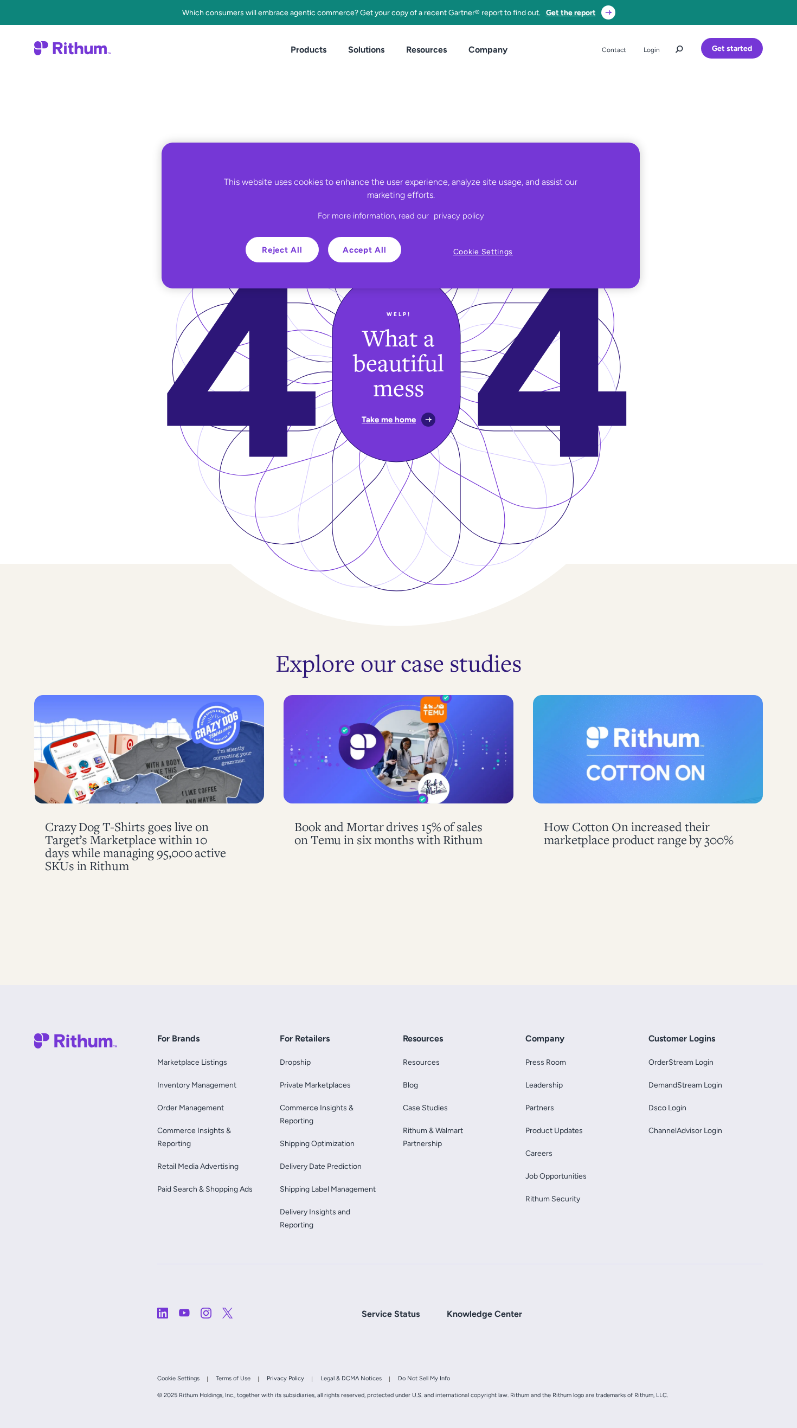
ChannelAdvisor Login (685, 1130)
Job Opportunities (556, 1176)
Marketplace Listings (192, 1062)
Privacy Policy (285, 1378)
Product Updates (554, 1130)
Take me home (389, 419)
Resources (426, 49)
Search (679, 46)
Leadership (544, 1084)
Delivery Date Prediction (321, 1166)
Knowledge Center (484, 1314)
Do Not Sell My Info (424, 1378)
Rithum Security (552, 1198)
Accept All (365, 249)
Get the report (571, 12)
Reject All (282, 249)
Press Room (545, 1062)
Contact (614, 50)
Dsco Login (667, 1107)
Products (308, 49)
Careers (538, 1153)
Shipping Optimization (317, 1143)
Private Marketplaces (315, 1084)
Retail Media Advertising (200, 1166)
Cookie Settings (178, 1378)
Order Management (190, 1107)
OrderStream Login (681, 1062)
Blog (410, 1084)
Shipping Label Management (328, 1189)
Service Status (391, 1314)
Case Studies (425, 1107)
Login (652, 50)
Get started (732, 48)
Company (487, 49)
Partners (539, 1107)
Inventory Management (196, 1084)
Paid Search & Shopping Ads (205, 1189)
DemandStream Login (685, 1084)
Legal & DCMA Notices (351, 1378)
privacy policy (459, 215)
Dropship (295, 1062)
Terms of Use (233, 1378)
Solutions (366, 49)
